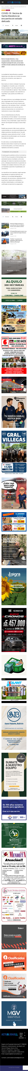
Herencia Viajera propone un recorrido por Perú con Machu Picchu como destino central (17, 225)
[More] (21, 25)
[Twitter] (25, 1038)
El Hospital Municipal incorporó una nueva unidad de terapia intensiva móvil (18, 233)
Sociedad (7, 6)
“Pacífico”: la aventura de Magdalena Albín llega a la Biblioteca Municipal (16, 240)
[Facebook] (25, 1033)
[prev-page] (2, 247)
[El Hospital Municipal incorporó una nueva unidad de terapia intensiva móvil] (5, 233)
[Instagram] (25, 1035)
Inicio (2, 6)
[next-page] (5, 247)
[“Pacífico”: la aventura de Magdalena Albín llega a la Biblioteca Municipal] (5, 241)
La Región (8, 10)
